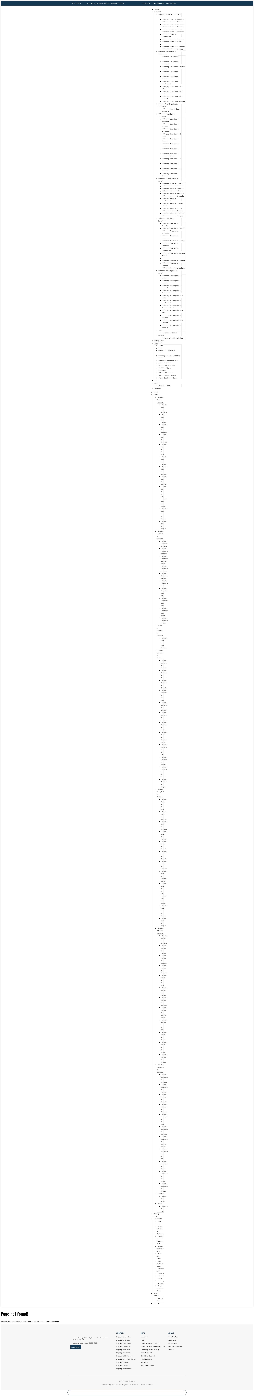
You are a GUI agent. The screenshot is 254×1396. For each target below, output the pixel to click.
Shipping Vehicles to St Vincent (171, 264)
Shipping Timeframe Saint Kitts (172, 87)
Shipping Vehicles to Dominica (170, 237)
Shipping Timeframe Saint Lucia (172, 92)
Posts (159, 1221)
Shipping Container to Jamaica (170, 120)
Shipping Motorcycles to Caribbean (167, 272)
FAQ (159, 1224)
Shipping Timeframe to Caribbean (167, 53)
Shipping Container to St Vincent (171, 170)
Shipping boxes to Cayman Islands (172, 204)
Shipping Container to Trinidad (170, 125)
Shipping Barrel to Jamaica (164, 408)
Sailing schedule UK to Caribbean (166, 352)
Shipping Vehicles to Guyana (164, 1036)
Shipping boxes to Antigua (173, 216)
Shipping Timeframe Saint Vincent (172, 97)
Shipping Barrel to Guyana (164, 502)
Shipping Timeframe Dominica (170, 73)
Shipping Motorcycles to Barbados (171, 286)
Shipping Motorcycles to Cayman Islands (171, 306)
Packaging (162, 330)
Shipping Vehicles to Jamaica (170, 224)
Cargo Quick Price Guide (167, 378)
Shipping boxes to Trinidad (164, 835)
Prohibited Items (160, 1270)
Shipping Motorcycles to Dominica (171, 291)
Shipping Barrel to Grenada (164, 460)
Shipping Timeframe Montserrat (170, 82)
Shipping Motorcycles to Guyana (171, 316)
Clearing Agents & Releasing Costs (169, 357)
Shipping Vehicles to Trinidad (164, 949)
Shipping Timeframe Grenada (170, 77)
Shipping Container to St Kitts (171, 160)
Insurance (161, 1273)
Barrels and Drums (170, 333)
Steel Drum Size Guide (160, 1263)
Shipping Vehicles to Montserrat (170, 249)
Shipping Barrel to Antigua (173, 49)
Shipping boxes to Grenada (164, 855)
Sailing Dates (156, 1215)
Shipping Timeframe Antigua (174, 101)
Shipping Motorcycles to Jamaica (171, 277)
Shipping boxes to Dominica (164, 815)
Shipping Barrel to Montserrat (169, 35)
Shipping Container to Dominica (170, 145)
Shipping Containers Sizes (160, 1248)
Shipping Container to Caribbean (166, 115)
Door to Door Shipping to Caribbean (168, 105)
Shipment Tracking (160, 1277)
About (156, 383)
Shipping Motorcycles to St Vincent (172, 321)
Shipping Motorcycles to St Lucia (172, 296)
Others (161, 335)
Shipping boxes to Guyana (164, 899)
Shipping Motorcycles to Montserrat (171, 301)
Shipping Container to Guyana (170, 165)
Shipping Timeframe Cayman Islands (173, 68)
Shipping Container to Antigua (170, 174)
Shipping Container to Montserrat (170, 150)
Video (156, 1293)
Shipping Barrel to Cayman (164, 480)
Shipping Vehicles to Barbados (170, 232)
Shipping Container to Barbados (170, 130)
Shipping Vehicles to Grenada (170, 244)
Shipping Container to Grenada (170, 140)
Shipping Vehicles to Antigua (174, 268)
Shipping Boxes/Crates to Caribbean (168, 180)
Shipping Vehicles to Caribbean (166, 219)
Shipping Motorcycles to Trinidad (171, 282)
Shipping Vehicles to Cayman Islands (173, 254)
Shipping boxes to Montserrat (169, 199)
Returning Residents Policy (173, 338)
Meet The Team (164, 385)
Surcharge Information (160, 1282)
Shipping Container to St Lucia (171, 135)
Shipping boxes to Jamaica (164, 825)
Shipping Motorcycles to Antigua (171, 326)
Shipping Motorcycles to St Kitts (172, 311)
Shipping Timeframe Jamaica (170, 58)
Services (157, 12)
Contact (157, 388)
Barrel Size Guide (159, 1256)
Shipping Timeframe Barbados (170, 63)
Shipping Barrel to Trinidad (164, 418)
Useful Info (158, 343)
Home (156, 392)
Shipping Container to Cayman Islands (170, 155)
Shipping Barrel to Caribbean (169, 14)
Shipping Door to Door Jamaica (171, 110)
